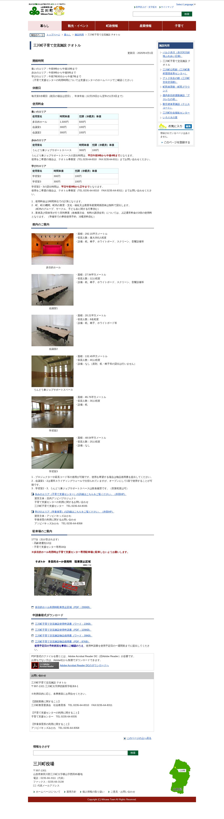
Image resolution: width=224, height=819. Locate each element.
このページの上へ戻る (139, 738)
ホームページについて (48, 791)
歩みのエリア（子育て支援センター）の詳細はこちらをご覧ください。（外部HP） (80, 494)
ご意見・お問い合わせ (123, 791)
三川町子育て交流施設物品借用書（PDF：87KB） (62, 641)
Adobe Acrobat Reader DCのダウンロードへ (84, 665)
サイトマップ (167, 7)
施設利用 (79, 34)
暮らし (67, 34)
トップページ (53, 34)
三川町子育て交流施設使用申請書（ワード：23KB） (63, 623)
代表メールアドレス (48, 785)
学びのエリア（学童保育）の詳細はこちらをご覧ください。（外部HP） (74, 511)
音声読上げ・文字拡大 (146, 7)
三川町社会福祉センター (176, 112)
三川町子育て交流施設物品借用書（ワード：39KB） (63, 635)
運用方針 (71, 791)
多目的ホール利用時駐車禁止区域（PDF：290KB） (63, 607)
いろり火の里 (170, 117)
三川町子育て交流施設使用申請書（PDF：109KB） (63, 629)
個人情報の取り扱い (93, 791)
